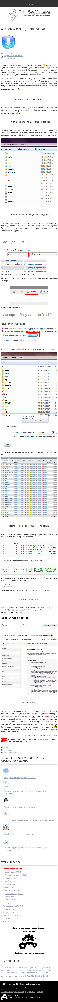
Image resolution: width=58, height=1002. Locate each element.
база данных (40, 970)
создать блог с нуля (36, 975)
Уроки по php (8, 912)
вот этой (34, 83)
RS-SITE (20, 997)
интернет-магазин (18, 973)
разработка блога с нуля (37, 973)
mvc (50, 976)
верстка (27, 968)
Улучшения (9, 897)
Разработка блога (12, 890)
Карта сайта (31, 992)
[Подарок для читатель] (29, 941)
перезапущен (42, 739)
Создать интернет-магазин (13, 56)
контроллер (6, 976)
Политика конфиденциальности (12, 992)
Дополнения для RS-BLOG (14, 906)
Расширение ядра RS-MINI (16, 875)
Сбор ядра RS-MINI (13, 872)
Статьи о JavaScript (11, 915)
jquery (3, 973)
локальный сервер (10, 753)
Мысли (6, 921)
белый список (36, 968)
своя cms (46, 968)
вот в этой (46, 223)
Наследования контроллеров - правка (20, 777)
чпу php (21, 976)
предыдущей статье (28, 72)
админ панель (17, 968)
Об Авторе (29, 4)
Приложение (10, 878)
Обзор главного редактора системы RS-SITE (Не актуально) (29, 820)
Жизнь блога (8, 909)
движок (30, 970)
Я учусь (6, 903)
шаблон (23, 970)
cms (8, 973)
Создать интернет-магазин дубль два (19, 807)
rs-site (6, 748)
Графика (6, 918)
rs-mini (49, 970)
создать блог (6, 968)
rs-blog (14, 976)
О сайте (40, 992)
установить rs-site (10, 750)
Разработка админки (14, 893)
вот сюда (37, 75)
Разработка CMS (10, 881)
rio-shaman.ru (30, 989)
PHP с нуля (9, 887)
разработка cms (7, 970)
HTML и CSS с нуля (12, 884)
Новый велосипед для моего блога (18, 834)
